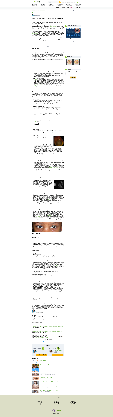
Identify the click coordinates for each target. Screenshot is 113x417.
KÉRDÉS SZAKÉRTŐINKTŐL (42, 354)
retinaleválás (38, 216)
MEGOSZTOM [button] (60, 336)
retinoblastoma (54, 40)
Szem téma (35, 337)
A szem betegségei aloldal (41, 10)
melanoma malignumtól (39, 84)
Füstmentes (57, 7)
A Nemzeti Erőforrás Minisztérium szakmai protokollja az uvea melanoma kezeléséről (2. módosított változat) (48, 326)
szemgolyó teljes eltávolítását (53, 167)
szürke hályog (50, 215)
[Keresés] (60, 2)
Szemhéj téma (46, 337)
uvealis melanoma (53, 26)
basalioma (35, 79)
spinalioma (35, 85)
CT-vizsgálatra (51, 245)
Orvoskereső (64, 2)
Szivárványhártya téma (41, 337)
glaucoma (38, 131)
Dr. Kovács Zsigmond (58, 350)
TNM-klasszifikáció (57, 265)
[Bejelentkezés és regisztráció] (77, 2)
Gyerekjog (63, 7)
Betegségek (35, 10)
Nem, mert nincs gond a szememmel (72, 74)
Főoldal (33, 10)
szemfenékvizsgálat (35, 33)
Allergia (68, 7)
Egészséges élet (78, 7)
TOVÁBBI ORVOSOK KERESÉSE (57, 354)
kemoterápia (45, 121)
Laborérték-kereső (73, 2)
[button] (34, 5)
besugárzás (35, 121)
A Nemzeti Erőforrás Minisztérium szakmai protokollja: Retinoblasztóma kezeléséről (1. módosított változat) (48, 331)
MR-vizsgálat (50, 199)
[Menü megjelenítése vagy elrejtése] (79, 2)
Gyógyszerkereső (68, 2)
